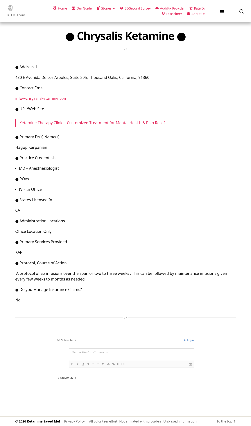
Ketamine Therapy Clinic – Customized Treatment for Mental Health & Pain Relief (92, 122)
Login (190, 340)
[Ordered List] (93, 364)
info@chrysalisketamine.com (41, 98)
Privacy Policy (74, 421)
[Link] (113, 364)
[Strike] (87, 364)
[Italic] (77, 364)
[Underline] (82, 364)
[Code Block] (108, 364)
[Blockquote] (103, 364)
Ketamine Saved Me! (43, 421)
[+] (123, 364)
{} (118, 364)
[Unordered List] (98, 364)
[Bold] (72, 364)
